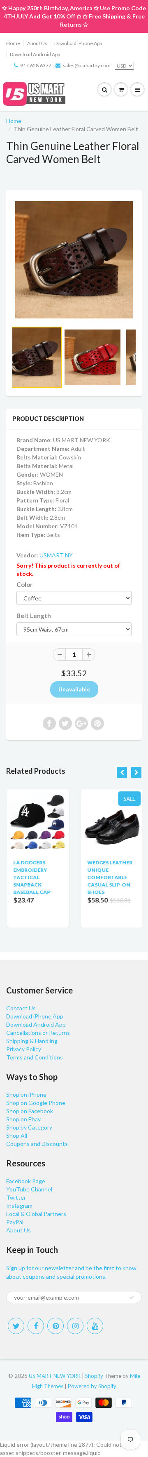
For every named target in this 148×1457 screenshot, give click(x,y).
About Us (37, 43)
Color (24, 584)
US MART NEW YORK (55, 1376)
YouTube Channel (29, 1189)
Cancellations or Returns (38, 1032)
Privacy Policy (23, 1049)
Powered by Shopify (92, 1386)
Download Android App (35, 54)
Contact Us (21, 1008)
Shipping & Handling (32, 1040)
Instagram (19, 1205)
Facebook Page (25, 1180)
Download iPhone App (78, 43)
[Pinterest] (55, 1326)
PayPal (14, 1221)
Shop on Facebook (29, 1110)
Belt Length (33, 615)
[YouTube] (95, 1326)
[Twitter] (16, 1326)
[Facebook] (36, 1326)
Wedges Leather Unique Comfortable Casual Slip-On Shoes (109, 877)
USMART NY (56, 555)
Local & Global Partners (36, 1213)
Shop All (16, 1135)
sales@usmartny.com (87, 65)
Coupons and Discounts (37, 1143)
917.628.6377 (35, 65)
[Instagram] (75, 1326)
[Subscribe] (131, 1297)
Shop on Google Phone (35, 1102)
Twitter (16, 1197)
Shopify (94, 1376)
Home (13, 43)
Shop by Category (29, 1127)
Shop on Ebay (23, 1119)
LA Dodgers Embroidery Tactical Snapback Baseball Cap (30, 877)
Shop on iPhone (26, 1094)
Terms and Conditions (34, 1057)
